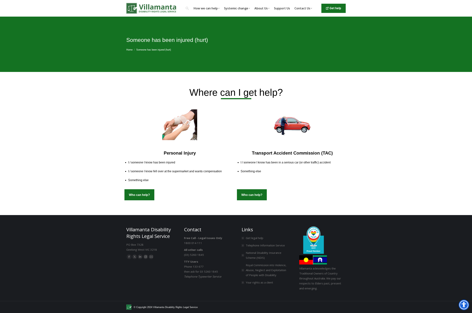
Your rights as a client (259, 282)
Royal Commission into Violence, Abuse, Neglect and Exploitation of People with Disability (266, 270)
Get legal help (254, 238)
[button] (187, 8)
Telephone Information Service (265, 245)
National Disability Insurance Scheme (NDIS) (263, 255)
